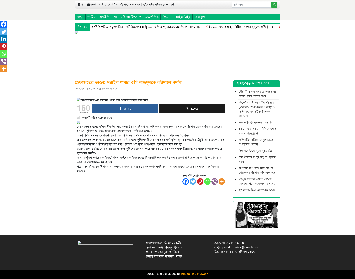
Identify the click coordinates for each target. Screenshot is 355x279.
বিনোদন (167, 17)
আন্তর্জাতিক (152, 17)
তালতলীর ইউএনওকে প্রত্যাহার (255, 123)
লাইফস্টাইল (183, 17)
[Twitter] (193, 181)
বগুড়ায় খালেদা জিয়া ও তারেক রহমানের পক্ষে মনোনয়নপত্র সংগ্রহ (257, 181)
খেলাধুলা (200, 17)
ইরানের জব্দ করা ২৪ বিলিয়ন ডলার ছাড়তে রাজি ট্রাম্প (240, 27)
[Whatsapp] (207, 181)
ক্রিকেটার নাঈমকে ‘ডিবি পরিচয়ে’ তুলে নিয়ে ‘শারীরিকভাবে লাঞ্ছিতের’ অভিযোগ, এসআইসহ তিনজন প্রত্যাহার (135, 27)
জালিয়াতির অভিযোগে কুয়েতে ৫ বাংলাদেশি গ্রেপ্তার (256, 142)
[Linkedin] (3, 39)
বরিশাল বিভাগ (129, 17)
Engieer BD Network (194, 274)
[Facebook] (185, 181)
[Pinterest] (200, 181)
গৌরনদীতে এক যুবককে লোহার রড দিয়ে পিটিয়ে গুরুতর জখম (258, 94)
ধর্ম (115, 17)
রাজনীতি (104, 17)
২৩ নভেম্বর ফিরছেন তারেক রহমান (257, 190)
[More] (222, 181)
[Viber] (214, 181)
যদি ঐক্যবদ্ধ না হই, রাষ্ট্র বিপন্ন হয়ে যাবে (257, 159)
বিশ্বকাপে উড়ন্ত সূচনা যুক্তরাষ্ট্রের (255, 151)
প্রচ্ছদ (80, 17)
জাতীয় (91, 17)
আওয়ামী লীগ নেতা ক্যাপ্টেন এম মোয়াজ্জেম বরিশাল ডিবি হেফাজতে (257, 170)
